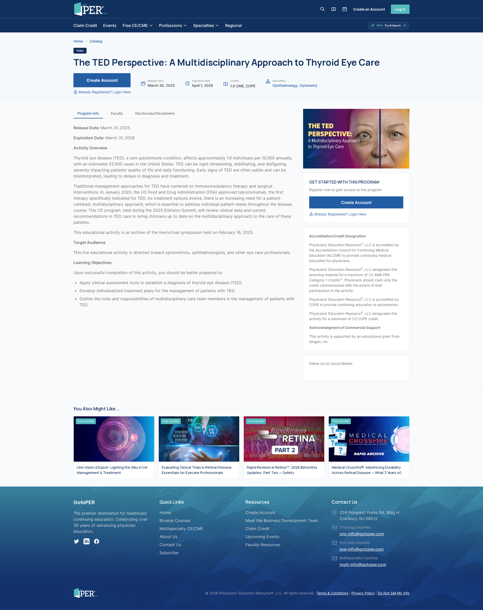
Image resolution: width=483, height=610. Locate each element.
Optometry (308, 85)
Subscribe (168, 552)
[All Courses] (333, 9)
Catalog (96, 41)
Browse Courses (174, 520)
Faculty (117, 113)
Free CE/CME (135, 25)
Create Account (102, 80)
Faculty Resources (263, 544)
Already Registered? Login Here (104, 92)
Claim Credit (85, 25)
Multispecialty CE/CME (181, 528)
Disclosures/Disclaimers (155, 113)
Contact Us (170, 544)
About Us (168, 536)
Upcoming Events (262, 536)
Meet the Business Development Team (282, 520)
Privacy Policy (363, 593)
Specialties (203, 25)
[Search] (322, 9)
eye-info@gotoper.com (362, 549)
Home (78, 41)
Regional (233, 25)
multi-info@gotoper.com (363, 564)
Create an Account (369, 9)
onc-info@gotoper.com (362, 533)
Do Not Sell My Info (394, 593)
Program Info (88, 113)
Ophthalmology (285, 85)
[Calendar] (344, 9)
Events (109, 25)
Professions (170, 25)
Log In (400, 9)
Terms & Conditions (332, 593)
